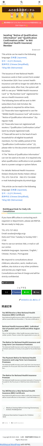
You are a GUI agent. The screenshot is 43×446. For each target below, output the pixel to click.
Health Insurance (8, 283)
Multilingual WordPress (10, 444)
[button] (36, 292)
